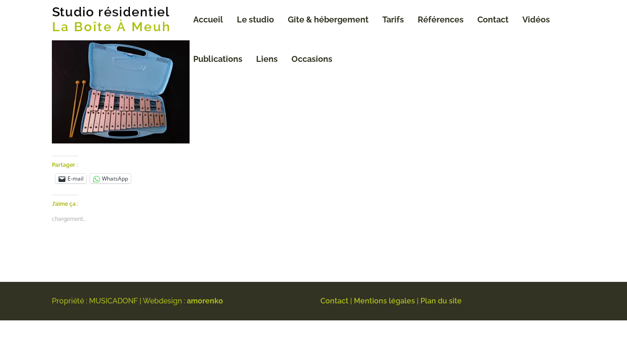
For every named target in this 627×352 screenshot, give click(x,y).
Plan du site (441, 301)
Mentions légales (384, 301)
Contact (493, 19)
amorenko (205, 301)
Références (441, 19)
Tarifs (393, 19)
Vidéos (536, 19)
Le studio (255, 19)
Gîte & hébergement (328, 19)
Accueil (208, 19)
